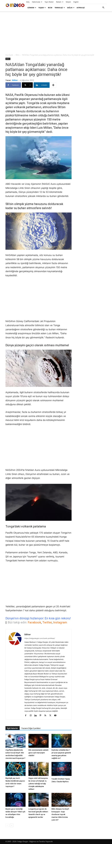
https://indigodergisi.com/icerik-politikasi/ (39, 638)
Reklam (58, 2)
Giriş (27, 2)
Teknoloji (59, 8)
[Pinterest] (41, 715)
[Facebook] (26, 715)
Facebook (34, 622)
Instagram (60, 622)
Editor (15, 80)
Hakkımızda (36, 2)
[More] (53, 85)
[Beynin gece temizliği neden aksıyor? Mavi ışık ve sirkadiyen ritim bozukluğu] (15, 800)
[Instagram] (31, 715)
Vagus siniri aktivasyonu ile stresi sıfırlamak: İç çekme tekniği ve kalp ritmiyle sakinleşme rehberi (38, 783)
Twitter (47, 622)
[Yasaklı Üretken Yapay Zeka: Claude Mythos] (61, 769)
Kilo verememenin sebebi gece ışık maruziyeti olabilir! (38, 752)
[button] (103, 7)
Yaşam (41, 8)
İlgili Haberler (12, 728)
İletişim (68, 2)
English (76, 2)
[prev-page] (7, 825)
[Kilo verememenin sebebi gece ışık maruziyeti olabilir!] (38, 741)
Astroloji (81, 8)
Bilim (50, 8)
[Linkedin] (36, 715)
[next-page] (11, 825)
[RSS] (46, 715)
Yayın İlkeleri (49, 2)
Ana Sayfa (9, 55)
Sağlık (69, 8)
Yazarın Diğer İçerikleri (31, 728)
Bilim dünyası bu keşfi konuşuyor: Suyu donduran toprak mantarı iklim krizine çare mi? (60, 814)
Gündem (30, 8)
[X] (51, 715)
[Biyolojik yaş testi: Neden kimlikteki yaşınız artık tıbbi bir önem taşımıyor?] (15, 769)
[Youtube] (56, 715)
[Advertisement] (56, 32)
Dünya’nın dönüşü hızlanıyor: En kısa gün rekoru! (38, 618)
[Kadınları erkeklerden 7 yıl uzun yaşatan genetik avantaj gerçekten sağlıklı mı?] (61, 741)
